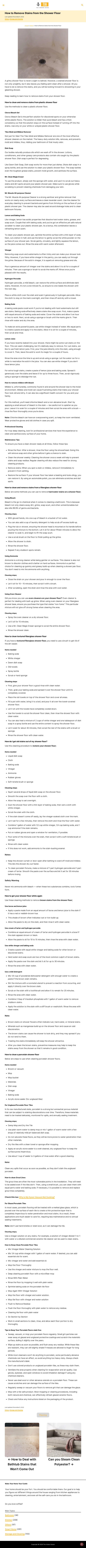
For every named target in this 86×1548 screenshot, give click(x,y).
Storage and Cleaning (16, 19)
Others (7, 19)
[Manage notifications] (81, 1544)
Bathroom (9, 1515)
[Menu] (3, 5)
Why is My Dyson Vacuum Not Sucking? (37, 1197)
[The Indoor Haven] (42, 5)
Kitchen (8, 1520)
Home (26, 25)
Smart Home (10, 1529)
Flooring (43, 1415)
